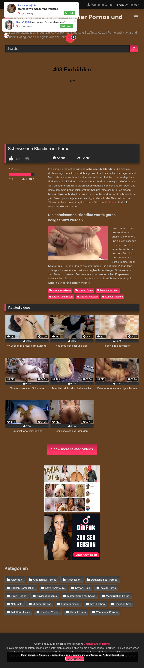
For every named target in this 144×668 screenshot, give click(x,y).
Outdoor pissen (70, 603)
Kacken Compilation (22, 587)
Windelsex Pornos (107, 611)
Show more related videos (72, 449)
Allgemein (16, 579)
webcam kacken (114, 296)
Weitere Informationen (113, 654)
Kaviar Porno (86, 290)
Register (134, 4)
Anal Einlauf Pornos (44, 579)
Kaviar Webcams (47, 595)
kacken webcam (89, 296)
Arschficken (73, 579)
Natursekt (16, 603)
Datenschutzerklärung (97, 643)
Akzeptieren (74, 658)
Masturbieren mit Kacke (81, 595)
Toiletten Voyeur (49, 611)
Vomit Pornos (78, 611)
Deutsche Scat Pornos (104, 579)
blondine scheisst (109, 290)
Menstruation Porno (117, 595)
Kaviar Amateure (62, 290)
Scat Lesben (97, 603)
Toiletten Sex (123, 603)
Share (85, 158)
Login (120, 4)
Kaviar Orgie (82, 587)
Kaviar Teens (18, 595)
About (60, 158)
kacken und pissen (62, 296)
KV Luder (110, 202)
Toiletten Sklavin (20, 611)
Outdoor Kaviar (42, 603)
